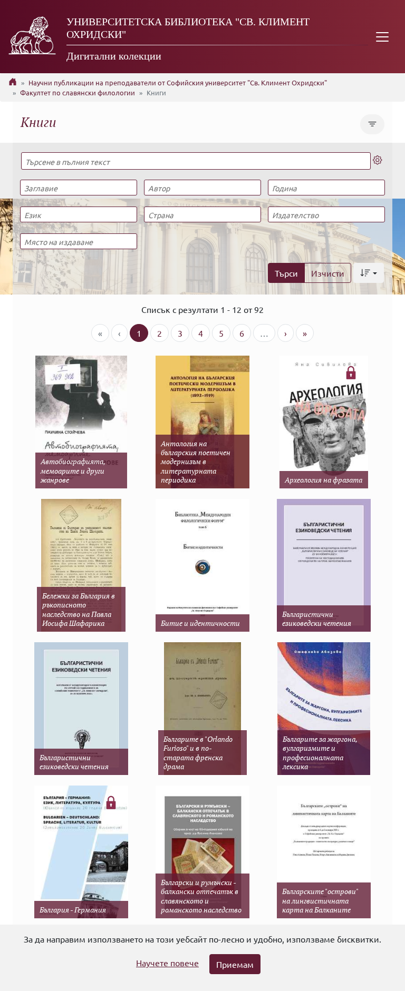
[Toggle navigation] (382, 36)
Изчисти (327, 273)
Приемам (235, 964)
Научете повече (167, 962)
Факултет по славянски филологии (77, 92)
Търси (286, 273)
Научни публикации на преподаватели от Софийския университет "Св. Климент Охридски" (177, 82)
